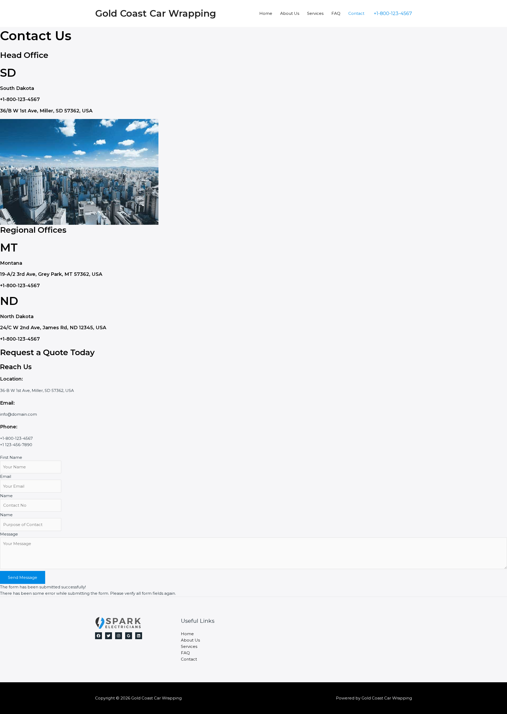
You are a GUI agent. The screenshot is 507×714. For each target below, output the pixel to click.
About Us (289, 13)
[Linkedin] (138, 635)
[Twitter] (108, 635)
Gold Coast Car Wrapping (155, 13)
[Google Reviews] (128, 635)
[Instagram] (118, 635)
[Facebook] (98, 635)
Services (315, 13)
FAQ (335, 13)
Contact (356, 13)
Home (265, 13)
